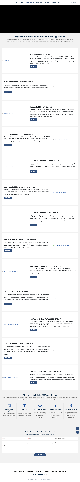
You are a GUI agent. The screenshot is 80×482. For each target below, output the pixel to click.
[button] (59, 2)
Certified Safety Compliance (9, 410)
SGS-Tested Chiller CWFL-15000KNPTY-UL (46, 266)
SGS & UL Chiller (29, 471)
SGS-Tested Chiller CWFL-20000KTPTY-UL (45, 319)
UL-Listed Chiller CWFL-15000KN (16, 292)
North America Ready (55, 409)
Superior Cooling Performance (24, 410)
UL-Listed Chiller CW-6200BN (41, 107)
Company (47, 471)
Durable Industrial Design (71, 409)
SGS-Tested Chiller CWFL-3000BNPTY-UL (19, 187)
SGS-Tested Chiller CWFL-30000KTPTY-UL (20, 344)
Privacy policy (49, 479)
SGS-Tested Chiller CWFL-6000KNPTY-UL (45, 213)
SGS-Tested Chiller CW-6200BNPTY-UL (18, 134)
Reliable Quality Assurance (40, 409)
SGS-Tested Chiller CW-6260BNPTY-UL (44, 161)
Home (15, 471)
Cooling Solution (39, 471)
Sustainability (62, 471)
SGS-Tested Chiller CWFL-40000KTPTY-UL (45, 372)
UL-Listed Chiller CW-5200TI (40, 54)
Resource (54, 471)
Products (21, 471)
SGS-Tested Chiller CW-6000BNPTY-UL (18, 81)
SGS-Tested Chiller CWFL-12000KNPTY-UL (20, 240)
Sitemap (44, 479)
